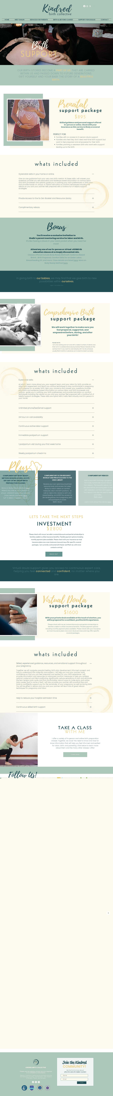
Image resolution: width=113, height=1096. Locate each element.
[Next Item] (108, 913)
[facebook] (84, 6)
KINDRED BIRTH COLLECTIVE (36, 1067)
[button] (93, 6)
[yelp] (90, 6)
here (76, 260)
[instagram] (87, 6)
